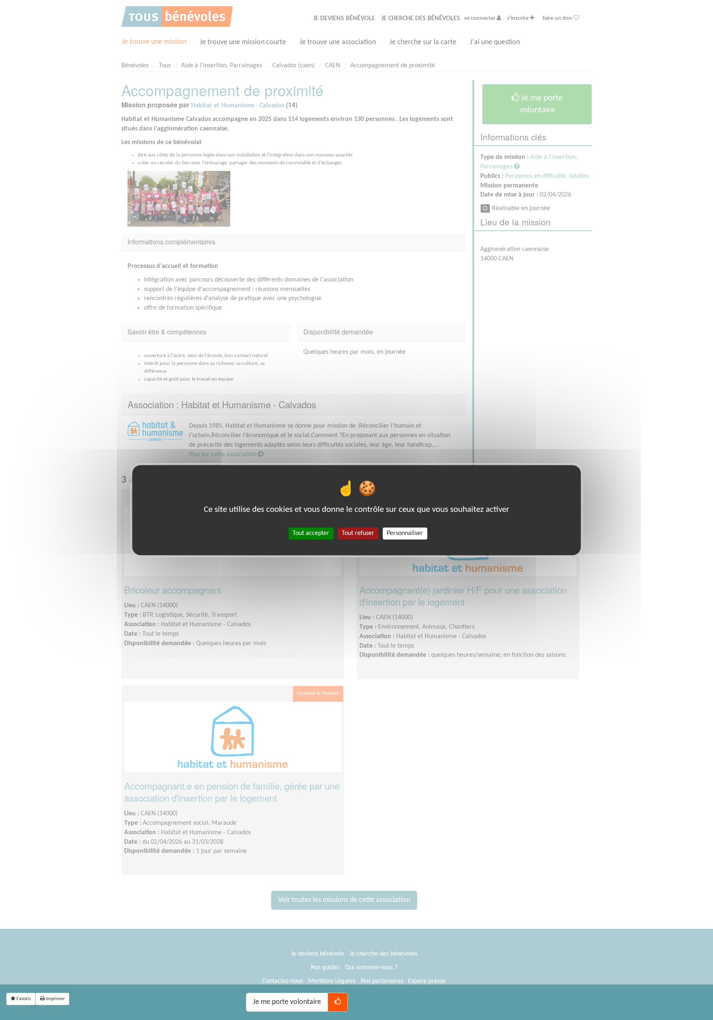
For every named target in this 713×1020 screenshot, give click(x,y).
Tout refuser (358, 533)
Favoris (23, 998)
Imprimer (55, 998)
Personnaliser (405, 533)
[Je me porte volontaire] (338, 1002)
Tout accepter (311, 533)
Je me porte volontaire (287, 1002)
